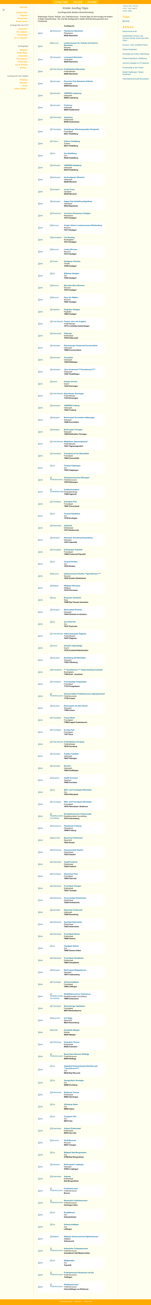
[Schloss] (40, 144)
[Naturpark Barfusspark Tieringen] (55, 430)
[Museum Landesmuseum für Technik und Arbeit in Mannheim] (54, 43)
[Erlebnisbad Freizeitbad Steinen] (55, 934)
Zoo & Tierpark (21, 65)
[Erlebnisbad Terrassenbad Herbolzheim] (55, 898)
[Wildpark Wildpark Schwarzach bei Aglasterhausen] (54, 1237)
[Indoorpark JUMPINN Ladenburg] (55, 93)
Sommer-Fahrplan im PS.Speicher (136, 63)
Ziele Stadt (92, 2)
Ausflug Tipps (21, 12)
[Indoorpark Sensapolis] (55, 357)
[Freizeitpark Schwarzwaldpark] (55, 982)
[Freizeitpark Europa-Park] (55, 730)
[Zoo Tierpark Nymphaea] (52, 514)
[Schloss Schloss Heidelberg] (54, 141)
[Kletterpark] (40, 180)
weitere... (23, 68)
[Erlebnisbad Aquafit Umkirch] (55, 862)
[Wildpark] (40, 588)
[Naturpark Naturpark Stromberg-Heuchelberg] (55, 538)
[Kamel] (40, 384)
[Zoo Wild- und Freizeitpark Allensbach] (52, 790)
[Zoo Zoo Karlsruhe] (52, 622)
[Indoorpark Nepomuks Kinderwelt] (55, 910)
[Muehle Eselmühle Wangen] (54, 1030)
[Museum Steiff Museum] (54, 1140)
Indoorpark (22, 29)
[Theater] (40, 264)
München (23, 83)
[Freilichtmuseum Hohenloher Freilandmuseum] (57, 1250)
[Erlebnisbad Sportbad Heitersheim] (55, 922)
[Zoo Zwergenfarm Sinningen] (52, 1080)
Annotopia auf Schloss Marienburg (136, 54)
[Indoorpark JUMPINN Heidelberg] (55, 165)
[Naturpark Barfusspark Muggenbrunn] (55, 970)
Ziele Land (77, 2)
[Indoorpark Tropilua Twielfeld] (55, 754)
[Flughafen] (40, 312)
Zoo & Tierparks (20, 38)
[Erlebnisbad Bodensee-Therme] (55, 1092)
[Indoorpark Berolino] (55, 766)
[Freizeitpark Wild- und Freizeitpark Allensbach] (55, 802)
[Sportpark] (40, 192)
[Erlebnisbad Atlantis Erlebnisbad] (55, 1128)
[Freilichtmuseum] (40, 480)
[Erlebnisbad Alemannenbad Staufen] (55, 850)
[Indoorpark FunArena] (55, 105)
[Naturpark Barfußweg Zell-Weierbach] (55, 658)
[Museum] (40, 46)
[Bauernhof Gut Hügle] (55, 1018)
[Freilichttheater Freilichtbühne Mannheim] (56, 69)
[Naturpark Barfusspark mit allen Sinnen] (55, 706)
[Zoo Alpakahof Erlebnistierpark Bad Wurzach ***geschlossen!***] (52, 1066)
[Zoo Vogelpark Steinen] (52, 946)
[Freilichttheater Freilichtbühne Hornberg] (56, 742)
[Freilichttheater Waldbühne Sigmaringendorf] (56, 442)
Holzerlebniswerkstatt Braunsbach (136, 79)
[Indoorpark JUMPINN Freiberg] (55, 406)
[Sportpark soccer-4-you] (55, 189)
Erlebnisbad (22, 35)
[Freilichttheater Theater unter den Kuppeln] (56, 321)
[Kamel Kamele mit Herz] (53, 382)
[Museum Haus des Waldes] (54, 297)
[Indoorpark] (40, 84)
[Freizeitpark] (40, 132)
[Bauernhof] (40, 840)
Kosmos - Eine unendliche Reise (135, 45)
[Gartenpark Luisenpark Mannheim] (55, 57)
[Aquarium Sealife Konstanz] (54, 778)
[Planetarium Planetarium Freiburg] (55, 826)
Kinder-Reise (22, 53)
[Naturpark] (40, 420)
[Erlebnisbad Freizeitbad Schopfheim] (55, 958)
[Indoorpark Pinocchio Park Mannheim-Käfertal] (55, 81)
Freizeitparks (22, 32)
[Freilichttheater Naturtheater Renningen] (56, 394)
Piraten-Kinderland (130, 49)
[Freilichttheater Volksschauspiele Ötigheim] (56, 634)
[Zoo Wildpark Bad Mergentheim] (52, 1152)
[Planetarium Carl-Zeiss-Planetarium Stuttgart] (55, 213)
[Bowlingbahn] (40, 240)
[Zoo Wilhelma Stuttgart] (52, 273)
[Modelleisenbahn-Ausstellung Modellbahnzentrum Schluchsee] (57, 998)
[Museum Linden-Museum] (54, 249)
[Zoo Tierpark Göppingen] (52, 466)
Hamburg (23, 80)
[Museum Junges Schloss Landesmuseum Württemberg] (54, 225)
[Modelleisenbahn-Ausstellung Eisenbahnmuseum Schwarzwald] (57, 818)
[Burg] (40, 600)
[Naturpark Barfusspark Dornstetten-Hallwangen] (55, 417)
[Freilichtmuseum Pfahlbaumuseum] (57, 1286)
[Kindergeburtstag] (40, 492)
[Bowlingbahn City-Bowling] (56, 237)
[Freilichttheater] (40, 71)
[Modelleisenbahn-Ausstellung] (40, 816)
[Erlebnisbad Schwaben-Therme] (55, 1042)
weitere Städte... (20, 89)
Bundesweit (22, 18)
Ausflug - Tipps (61, 2)
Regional (23, 15)
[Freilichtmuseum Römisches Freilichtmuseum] (57, 1202)
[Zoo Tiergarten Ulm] (52, 1116)
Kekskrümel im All (129, 31)
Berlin (25, 86)
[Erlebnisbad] (40, 120)
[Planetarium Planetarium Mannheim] (55, 31)
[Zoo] (40, 156)
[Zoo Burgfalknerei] (52, 1212)
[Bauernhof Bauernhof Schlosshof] (55, 838)
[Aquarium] (40, 780)
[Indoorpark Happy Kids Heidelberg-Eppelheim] (55, 201)
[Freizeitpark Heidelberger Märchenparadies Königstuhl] (55, 129)
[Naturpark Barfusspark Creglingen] (55, 1164)
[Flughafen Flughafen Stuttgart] (55, 309)
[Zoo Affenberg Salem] (52, 1104)
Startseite (23, 7)
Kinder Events (21, 21)
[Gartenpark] (40, 59)
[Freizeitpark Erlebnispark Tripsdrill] (55, 550)
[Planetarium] (40, 33)
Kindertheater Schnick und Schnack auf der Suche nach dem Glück (136, 38)
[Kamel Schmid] (53, 646)
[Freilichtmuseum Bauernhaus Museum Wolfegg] (57, 1056)
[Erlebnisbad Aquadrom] (55, 117)
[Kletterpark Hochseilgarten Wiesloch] (55, 177)
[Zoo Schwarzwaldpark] (52, 1224)
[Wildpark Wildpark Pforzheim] (54, 586)
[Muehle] (40, 1032)
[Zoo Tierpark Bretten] (52, 562)
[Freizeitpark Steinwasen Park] (55, 874)
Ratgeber (23, 50)
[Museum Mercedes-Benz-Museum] (54, 285)
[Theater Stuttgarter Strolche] (54, 261)
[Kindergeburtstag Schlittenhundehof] (57, 491)
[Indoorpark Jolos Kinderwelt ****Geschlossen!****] (55, 369)
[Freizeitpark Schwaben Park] (55, 502)
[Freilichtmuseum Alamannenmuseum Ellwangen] (57, 479)
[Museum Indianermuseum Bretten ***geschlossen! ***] (54, 574)
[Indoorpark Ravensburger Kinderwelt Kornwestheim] (55, 346)
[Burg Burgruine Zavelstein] (53, 598)
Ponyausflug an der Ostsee (133, 68)
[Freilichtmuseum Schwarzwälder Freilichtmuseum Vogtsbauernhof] (57, 696)
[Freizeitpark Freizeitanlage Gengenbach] (55, 682)
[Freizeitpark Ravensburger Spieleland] (55, 1006)
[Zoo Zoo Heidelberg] (52, 153)
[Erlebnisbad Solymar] (55, 1176)
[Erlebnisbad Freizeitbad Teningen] (55, 886)
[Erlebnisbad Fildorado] (55, 333)
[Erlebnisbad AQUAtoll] (55, 526)
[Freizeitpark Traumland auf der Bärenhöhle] (55, 454)
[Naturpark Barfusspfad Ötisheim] (55, 610)
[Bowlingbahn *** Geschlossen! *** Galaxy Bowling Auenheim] (56, 670)
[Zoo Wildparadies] (52, 1260)
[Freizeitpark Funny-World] (55, 718)
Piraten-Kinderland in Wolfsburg (135, 58)
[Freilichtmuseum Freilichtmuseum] (57, 1190)
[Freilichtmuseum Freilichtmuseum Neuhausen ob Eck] (57, 1274)
